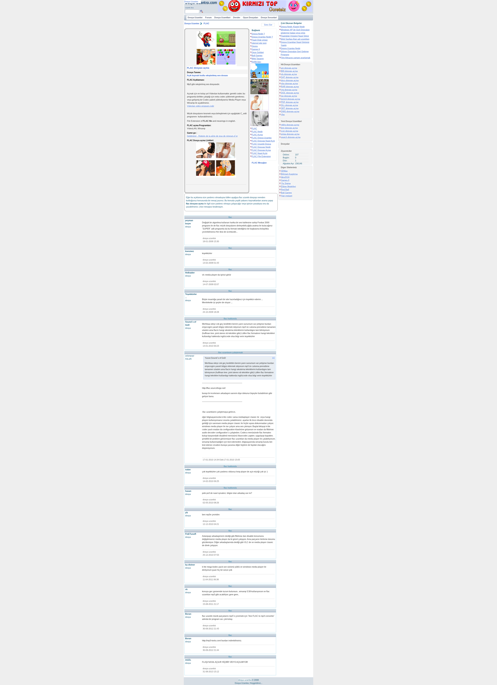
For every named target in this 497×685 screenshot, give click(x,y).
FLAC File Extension (261, 156)
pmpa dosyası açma (290, 134)
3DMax (284, 171)
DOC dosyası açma (290, 93)
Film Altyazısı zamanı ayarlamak (295, 58)
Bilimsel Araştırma (289, 174)
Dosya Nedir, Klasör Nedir (293, 27)
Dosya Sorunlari (269, 17)
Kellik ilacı (256, 62)
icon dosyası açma (289, 131)
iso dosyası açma (289, 96)
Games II (256, 49)
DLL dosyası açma (289, 105)
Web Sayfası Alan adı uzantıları (295, 39)
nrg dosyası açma (289, 90)
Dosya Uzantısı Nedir (290, 48)
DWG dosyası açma (290, 111)
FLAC (206, 23)
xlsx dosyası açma (289, 83)
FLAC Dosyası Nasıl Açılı (263, 141)
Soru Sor (268, 25)
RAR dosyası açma (290, 86)
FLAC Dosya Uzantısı (262, 138)
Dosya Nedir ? (258, 34)
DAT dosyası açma (289, 77)
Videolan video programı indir (200, 106)
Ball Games (257, 55)
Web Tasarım (258, 59)
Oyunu (255, 46)
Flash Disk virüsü (260, 40)
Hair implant (286, 196)
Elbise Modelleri (288, 186)
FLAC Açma (257, 135)
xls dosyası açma (289, 74)
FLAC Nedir (257, 132)
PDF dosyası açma (289, 102)
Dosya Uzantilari (222, 17)
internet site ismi (259, 43)
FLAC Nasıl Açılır (259, 153)
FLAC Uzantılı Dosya (261, 144)
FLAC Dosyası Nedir (261, 147)
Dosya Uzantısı (191, 23)
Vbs (283, 114)
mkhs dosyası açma (290, 125)
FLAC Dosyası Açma (261, 150)
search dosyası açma (290, 137)
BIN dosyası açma (289, 71)
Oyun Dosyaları (250, 17)
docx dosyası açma (290, 80)
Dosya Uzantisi (195, 17)
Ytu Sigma (286, 183)
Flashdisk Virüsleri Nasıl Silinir (295, 36)
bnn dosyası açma (289, 128)
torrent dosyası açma (290, 99)
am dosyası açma (289, 68)
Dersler (236, 17)
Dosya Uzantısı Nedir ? (262, 37)
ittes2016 (285, 177)
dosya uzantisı (244, 680)
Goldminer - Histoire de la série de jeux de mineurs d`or (212, 136)
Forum (208, 17)
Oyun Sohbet (258, 52)
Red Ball (285, 189)
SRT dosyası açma (289, 108)
